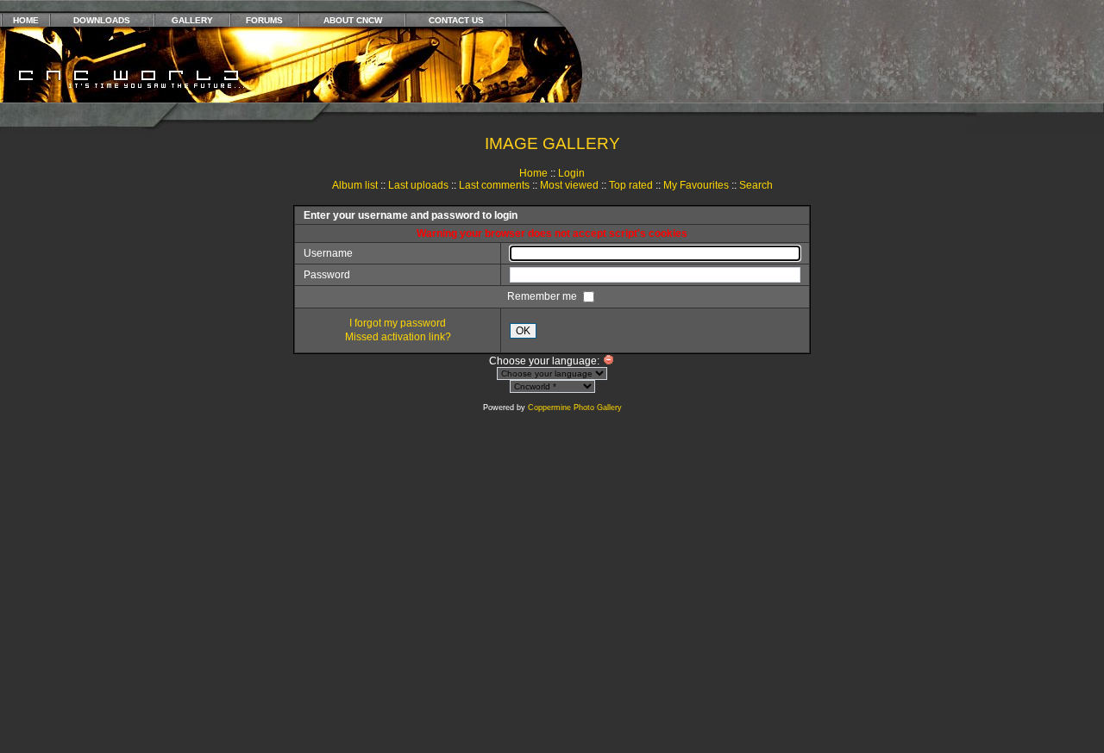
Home (533, 173)
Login (571, 173)
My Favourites (696, 185)
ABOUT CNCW (352, 20)
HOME (26, 20)
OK (523, 331)
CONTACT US (456, 20)
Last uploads (418, 185)
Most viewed (569, 185)
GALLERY (192, 20)
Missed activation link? (398, 337)
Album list (355, 185)
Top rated (631, 185)
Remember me (543, 296)
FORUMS (264, 20)
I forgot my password (397, 323)
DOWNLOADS (101, 20)
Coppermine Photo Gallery (575, 407)
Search (756, 185)
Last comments (494, 185)
